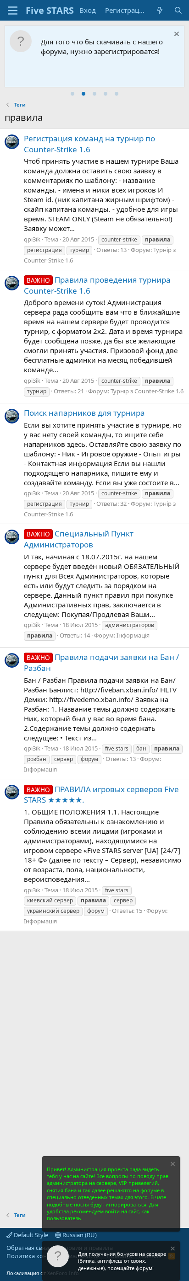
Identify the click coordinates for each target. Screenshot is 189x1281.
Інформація (133, 635)
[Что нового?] (160, 10)
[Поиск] (178, 10)
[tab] (72, 94)
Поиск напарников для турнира (84, 412)
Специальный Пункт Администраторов (78, 539)
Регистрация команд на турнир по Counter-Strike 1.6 (89, 144)
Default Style (30, 1235)
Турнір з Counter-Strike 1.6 (147, 391)
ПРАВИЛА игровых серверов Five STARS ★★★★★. (101, 794)
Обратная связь (28, 1247)
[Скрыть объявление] (175, 35)
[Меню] (12, 10)
